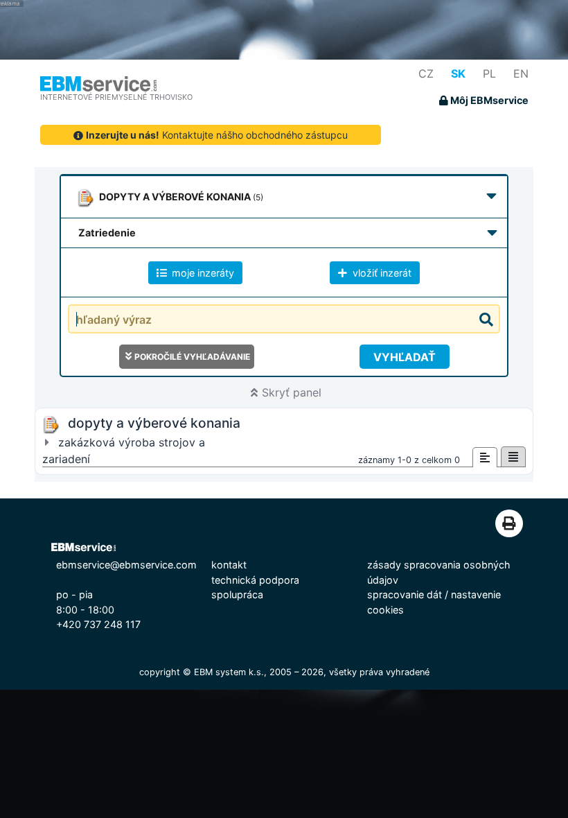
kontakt (229, 565)
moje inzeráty (201, 273)
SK (458, 73)
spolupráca (237, 594)
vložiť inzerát (380, 273)
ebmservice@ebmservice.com (126, 565)
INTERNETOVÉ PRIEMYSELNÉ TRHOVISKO (116, 97)
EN (521, 73)
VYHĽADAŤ (404, 357)
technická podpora (255, 580)
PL (489, 73)
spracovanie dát (404, 594)
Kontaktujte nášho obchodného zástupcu (217, 135)
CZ (426, 73)
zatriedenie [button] (107, 232)
